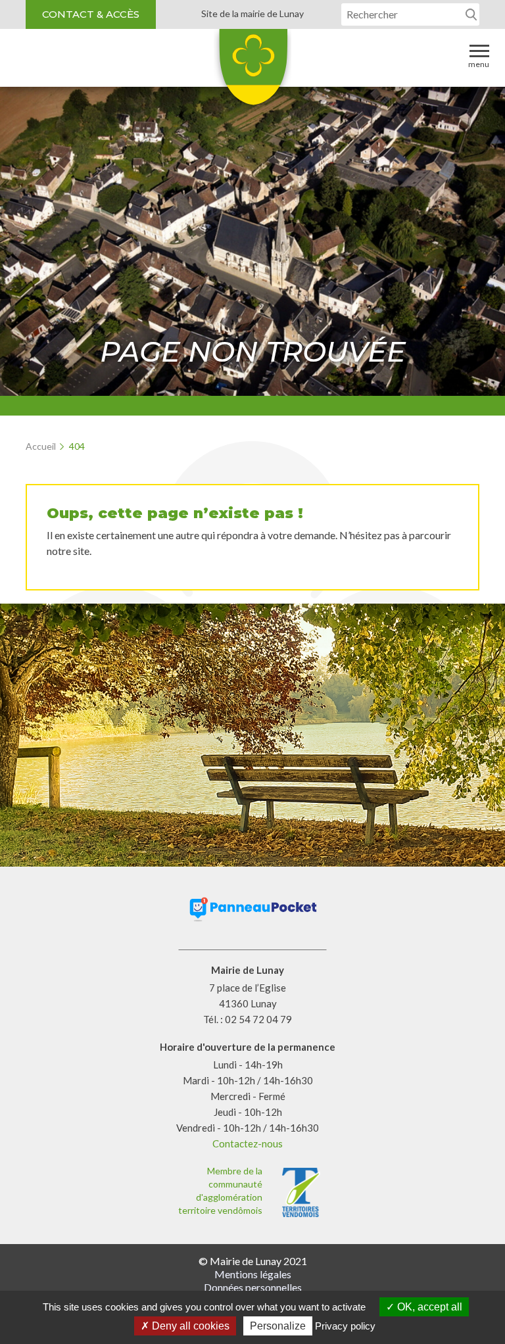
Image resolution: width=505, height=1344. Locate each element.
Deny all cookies (189, 1326)
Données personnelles (253, 1287)
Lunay (252, 71)
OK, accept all (428, 1306)
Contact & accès (90, 14)
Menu (478, 64)
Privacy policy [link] (345, 1326)
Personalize (278, 1326)
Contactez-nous (247, 1143)
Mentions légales (252, 1274)
